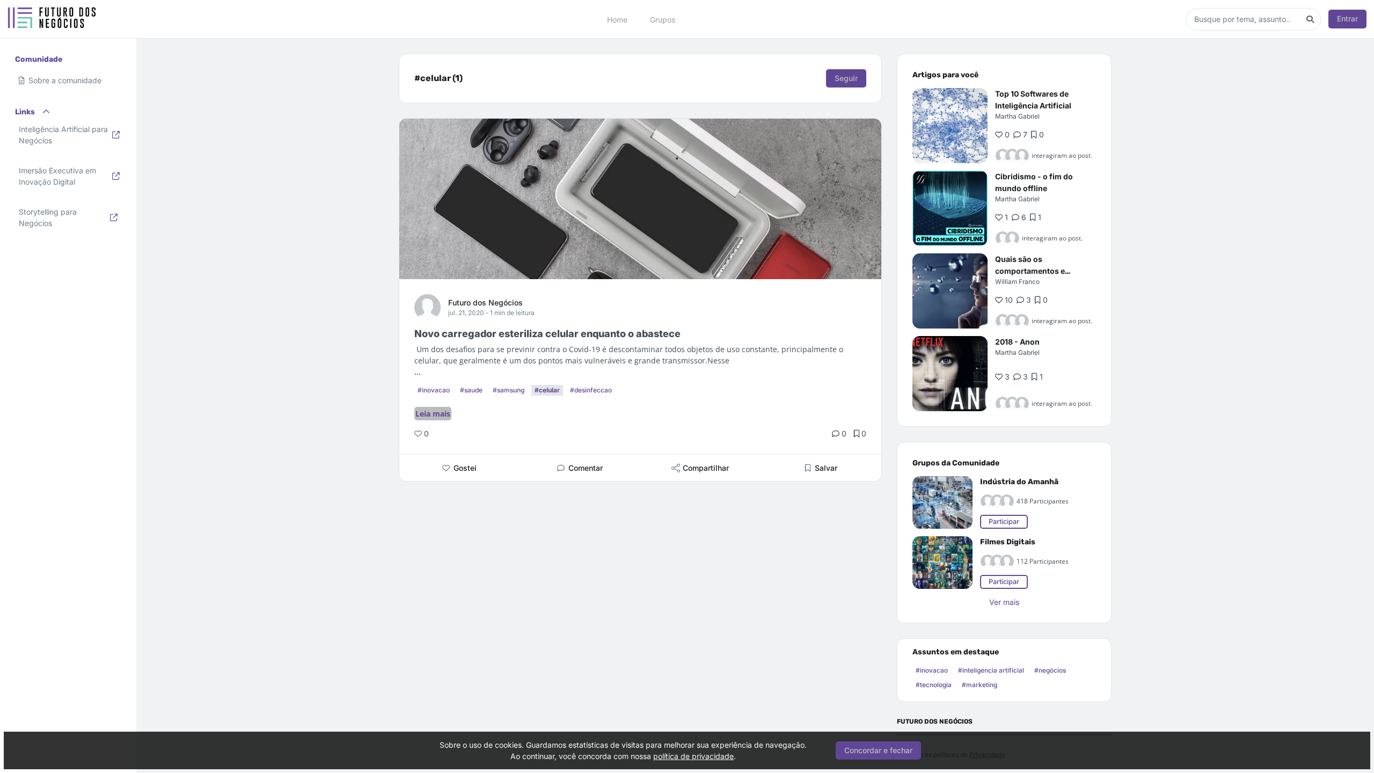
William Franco (1017, 282)
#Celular (547, 390)
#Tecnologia (934, 685)
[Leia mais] (950, 125)
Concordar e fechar (878, 750)
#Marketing (979, 685)
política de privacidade (693, 756)
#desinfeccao (591, 390)
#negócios (1050, 670)
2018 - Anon (1017, 341)
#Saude (471, 390)
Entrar (1347, 18)
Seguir (846, 78)
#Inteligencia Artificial (991, 670)
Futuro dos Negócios (485, 302)
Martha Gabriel (1017, 116)
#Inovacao (434, 390)
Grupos (662, 19)
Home (617, 19)
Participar (1004, 521)
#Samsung (508, 390)
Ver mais (1004, 602)
